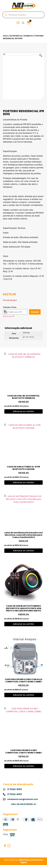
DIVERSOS (28, 36)
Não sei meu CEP (9, 316)
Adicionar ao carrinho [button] (23, 411)
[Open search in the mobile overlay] (23, 14)
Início (5, 36)
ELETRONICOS (16, 36)
